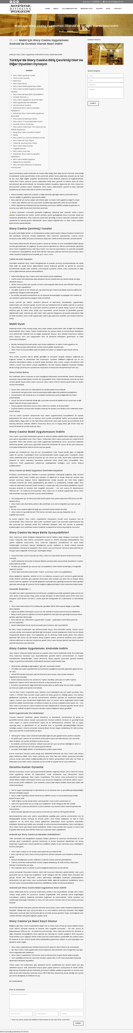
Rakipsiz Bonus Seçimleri (21, 162)
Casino (27, 48)
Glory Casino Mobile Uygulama (24, 159)
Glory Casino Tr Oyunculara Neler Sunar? (27, 121)
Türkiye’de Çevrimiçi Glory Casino (25, 143)
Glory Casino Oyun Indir (21, 151)
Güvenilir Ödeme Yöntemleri (23, 124)
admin (34, 48)
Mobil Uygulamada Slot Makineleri (25, 102)
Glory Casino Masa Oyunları (23, 146)
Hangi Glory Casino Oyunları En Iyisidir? (27, 132)
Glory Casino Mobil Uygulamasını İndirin (27, 86)
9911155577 (97, 2)
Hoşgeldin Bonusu (19, 149)
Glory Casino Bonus (20, 84)
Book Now (86, 2)
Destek (15, 135)
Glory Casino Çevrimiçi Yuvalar (24, 75)
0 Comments (44, 48)
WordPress (25, 1032)
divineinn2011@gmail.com (114, 2)
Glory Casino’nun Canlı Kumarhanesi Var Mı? (29, 138)
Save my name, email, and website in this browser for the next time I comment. (41, 1020)
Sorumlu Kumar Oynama (22, 105)
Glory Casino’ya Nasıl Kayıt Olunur (25, 119)
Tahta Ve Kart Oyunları (21, 78)
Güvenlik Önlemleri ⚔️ (21, 97)
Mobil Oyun (17, 81)
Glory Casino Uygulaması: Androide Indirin (28, 100)
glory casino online (46, 254)
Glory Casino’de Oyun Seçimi (23, 140)
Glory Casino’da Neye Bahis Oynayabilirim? (28, 94)
